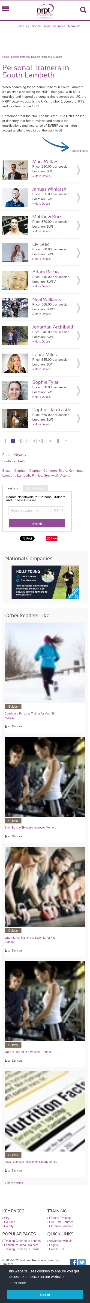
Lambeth (8, 475)
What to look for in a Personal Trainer (28, 1052)
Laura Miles (44, 354)
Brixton (7, 470)
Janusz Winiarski (50, 189)
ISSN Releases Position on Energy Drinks (31, 1161)
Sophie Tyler (45, 382)
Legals (53, 1245)
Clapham (20, 470)
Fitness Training (60, 1218)
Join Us (22, 26)
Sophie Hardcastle (51, 410)
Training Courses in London (22, 1241)
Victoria (65, 475)
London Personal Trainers (25, 56)
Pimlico (37, 475)
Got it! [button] (45, 1295)
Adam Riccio (45, 272)
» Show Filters (79, 150)
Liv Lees (40, 244)
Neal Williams (46, 299)
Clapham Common (43, 470)
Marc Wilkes (45, 161)
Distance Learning (61, 1226)
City (6, 1218)
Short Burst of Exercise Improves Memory (30, 827)
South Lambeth (13, 461)
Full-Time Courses (61, 1222)
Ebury (63, 470)
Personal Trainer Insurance (48, 26)
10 (60, 441)
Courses (9, 1222)
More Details (43, 176)
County (9, 1226)
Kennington (77, 470)
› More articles (14, 1183)
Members (74, 26)
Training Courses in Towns (21, 1249)
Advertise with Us (60, 1241)
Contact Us (56, 1249)
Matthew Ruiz (46, 216)
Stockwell (51, 475)
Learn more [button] (16, 1283)
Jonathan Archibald (52, 327)
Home (5, 56)
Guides (13, 706)
